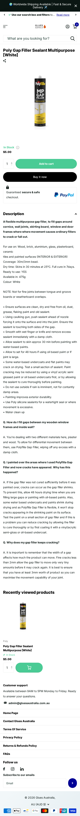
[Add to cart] (29, 667)
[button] (12, 160)
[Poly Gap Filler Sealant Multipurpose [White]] (23, 617)
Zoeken (72, 38)
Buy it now (40, 176)
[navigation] (4, 14)
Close (75, 6)
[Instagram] (12, 769)
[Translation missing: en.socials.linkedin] (22, 769)
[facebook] (4, 769)
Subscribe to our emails (19, 775)
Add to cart (46, 163)
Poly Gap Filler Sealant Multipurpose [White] (18, 648)
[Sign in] (67, 26)
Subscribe (72, 783)
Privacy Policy (12, 737)
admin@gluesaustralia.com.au (29, 703)
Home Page (10, 713)
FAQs (6, 753)
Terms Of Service (14, 729)
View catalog (5, 26)
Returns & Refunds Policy (20, 745)
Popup (17, 147)
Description (13, 214)
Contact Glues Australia (19, 721)
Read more (63, 14)
